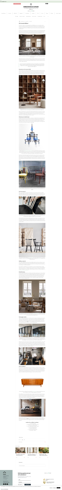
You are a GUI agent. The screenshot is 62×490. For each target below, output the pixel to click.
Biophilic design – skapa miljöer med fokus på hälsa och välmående (43, 455)
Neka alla (55, 487)
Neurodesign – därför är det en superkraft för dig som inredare (20, 455)
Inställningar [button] (51, 487)
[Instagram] (4, 484)
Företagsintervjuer (40, 16)
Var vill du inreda (34, 16)
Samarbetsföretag (28, 16)
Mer (44, 16)
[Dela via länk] (24, 439)
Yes (0, 0)
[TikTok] (5, 484)
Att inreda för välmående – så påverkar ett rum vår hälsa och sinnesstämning (32, 455)
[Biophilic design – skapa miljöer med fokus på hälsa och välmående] (44, 450)
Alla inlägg (16, 16)
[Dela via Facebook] (19, 439)
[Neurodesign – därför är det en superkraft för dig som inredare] (20, 450)
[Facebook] (7, 484)
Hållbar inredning (21, 437)
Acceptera (58, 487)
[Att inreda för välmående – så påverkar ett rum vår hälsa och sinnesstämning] (32, 450)
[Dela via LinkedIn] (22, 439)
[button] (51, 13)
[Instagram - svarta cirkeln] (46, 3)
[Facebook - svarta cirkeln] (47, 3)
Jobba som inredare (22, 16)
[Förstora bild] (25, 330)
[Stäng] (61, 486)
